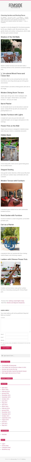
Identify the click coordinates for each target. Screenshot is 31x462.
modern (15, 19)
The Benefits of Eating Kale (9, 365)
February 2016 (6, 391)
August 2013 (5, 419)
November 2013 (6, 414)
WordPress (24, 459)
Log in (3, 443)
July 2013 (4, 421)
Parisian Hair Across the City (9, 369)
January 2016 (5, 393)
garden (26, 18)
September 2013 (6, 417)
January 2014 (5, 410)
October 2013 (5, 416)
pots (24, 19)
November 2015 (6, 397)
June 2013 (4, 423)
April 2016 (4, 387)
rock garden (9, 21)
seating (14, 21)
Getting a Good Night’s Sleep (16, 301)
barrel (2, 18)
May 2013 (4, 425)
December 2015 (6, 395)
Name (2, 334)
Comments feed (6, 447)
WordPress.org (6, 449)
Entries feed (5, 445)
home (2, 19)
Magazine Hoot (14, 459)
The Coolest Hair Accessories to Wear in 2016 (14, 367)
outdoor (20, 19)
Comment (3, 317)
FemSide (21, 17)
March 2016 (5, 389)
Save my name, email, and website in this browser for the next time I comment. (15, 343)
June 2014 (4, 401)
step (17, 21)
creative (9, 18)
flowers (17, 18)
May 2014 (4, 402)
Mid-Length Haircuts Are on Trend (11, 373)
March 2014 (5, 406)
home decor (7, 19)
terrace (20, 21)
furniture (22, 18)
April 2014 (4, 404)
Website (2, 340)
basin (5, 18)
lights (11, 19)
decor (13, 18)
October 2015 (5, 399)
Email (2, 337)
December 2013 (6, 412)
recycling (3, 21)
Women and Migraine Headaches (16, 302)
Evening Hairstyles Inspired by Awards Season (14, 371)
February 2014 (6, 408)
